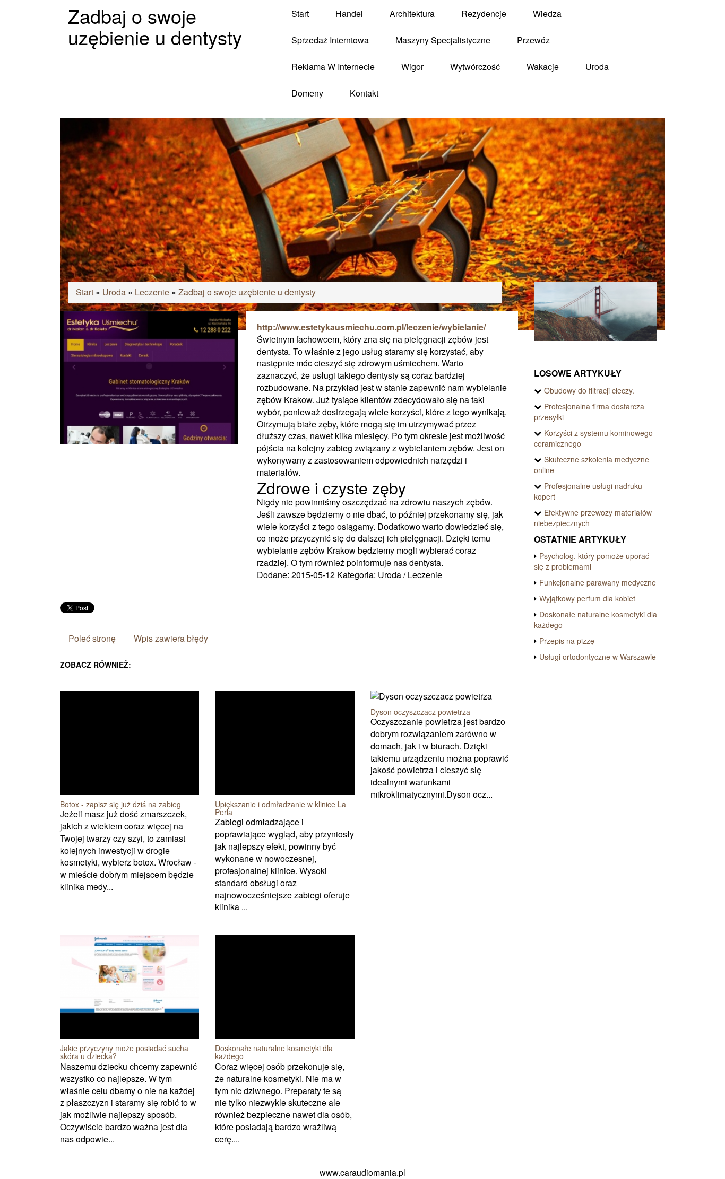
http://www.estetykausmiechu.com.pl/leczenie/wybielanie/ (371, 327)
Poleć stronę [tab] (92, 638)
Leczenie (152, 292)
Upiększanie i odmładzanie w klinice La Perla (280, 808)
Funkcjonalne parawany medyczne (597, 582)
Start (84, 292)
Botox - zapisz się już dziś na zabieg (120, 804)
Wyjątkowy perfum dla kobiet (587, 598)
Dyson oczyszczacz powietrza (420, 711)
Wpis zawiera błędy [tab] (171, 638)
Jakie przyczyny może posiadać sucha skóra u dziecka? (124, 1052)
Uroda (114, 292)
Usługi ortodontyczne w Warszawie (597, 656)
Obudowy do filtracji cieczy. (589, 390)
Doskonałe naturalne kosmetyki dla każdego (274, 1052)
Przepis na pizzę (566, 640)
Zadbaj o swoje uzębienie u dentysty (247, 292)
